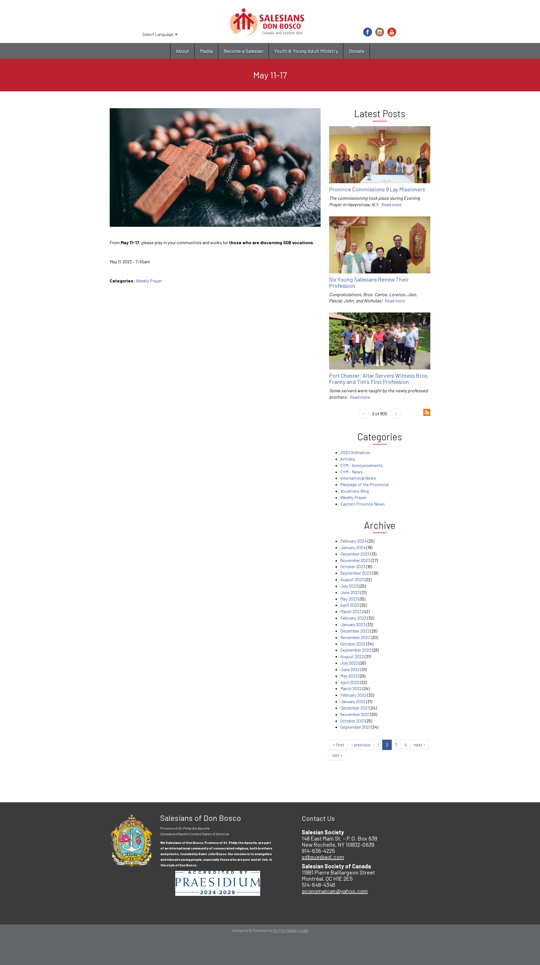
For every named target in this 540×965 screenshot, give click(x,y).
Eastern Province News (362, 503)
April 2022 (349, 682)
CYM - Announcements (361, 465)
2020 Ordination (355, 452)
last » (337, 755)
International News (358, 478)
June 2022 (350, 669)
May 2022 (349, 675)
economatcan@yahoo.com (335, 890)
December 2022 (355, 630)
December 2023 (355, 553)
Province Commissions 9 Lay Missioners (377, 189)
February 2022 (353, 694)
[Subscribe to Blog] (426, 411)
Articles (347, 458)
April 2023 (349, 605)
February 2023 (353, 617)
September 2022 (355, 650)
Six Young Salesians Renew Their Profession (369, 282)
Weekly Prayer (149, 280)
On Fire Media (284, 930)
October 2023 (352, 566)
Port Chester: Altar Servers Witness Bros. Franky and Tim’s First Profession (379, 378)
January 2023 (352, 624)
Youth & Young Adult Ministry (306, 51)
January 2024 (353, 547)
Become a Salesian (243, 51)
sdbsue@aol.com (323, 856)
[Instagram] (379, 32)
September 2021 (355, 727)
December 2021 (354, 707)
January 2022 (352, 701)
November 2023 (355, 560)
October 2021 (352, 720)
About (182, 51)
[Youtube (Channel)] (391, 32)
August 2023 (352, 579)
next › (419, 744)
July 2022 (349, 662)
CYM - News (351, 471)
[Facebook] (367, 32)
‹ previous (360, 744)
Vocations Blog (354, 490)
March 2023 (351, 611)
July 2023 (349, 585)
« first (338, 744)
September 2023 (355, 573)
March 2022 (351, 688)
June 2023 (350, 592)
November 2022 (355, 637)
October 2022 (352, 643)
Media (206, 51)
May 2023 (349, 598)
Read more (391, 204)
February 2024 (353, 540)
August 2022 (352, 656)
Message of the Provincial (364, 484)
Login (303, 930)
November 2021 (354, 714)
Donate (356, 51)
